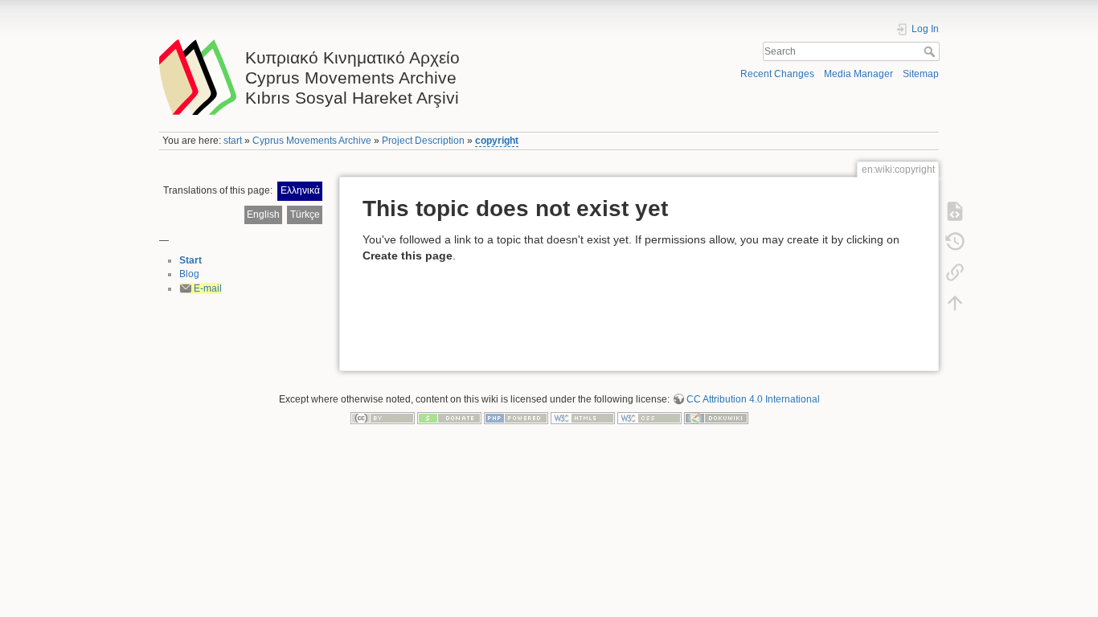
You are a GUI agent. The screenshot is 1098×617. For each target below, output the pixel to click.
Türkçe (305, 214)
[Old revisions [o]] (954, 242)
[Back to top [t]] (954, 303)
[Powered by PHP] (516, 417)
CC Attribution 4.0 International (753, 399)
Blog (189, 274)
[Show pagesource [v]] (954, 211)
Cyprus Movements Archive (311, 140)
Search (931, 51)
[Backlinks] (954, 272)
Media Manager (858, 74)
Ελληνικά (300, 190)
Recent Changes (777, 74)
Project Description (423, 140)
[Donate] (449, 417)
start (232, 140)
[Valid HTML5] (583, 417)
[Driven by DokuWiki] (716, 417)
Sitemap (921, 74)
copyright (496, 140)
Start (190, 260)
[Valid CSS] (649, 417)
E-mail (208, 288)
